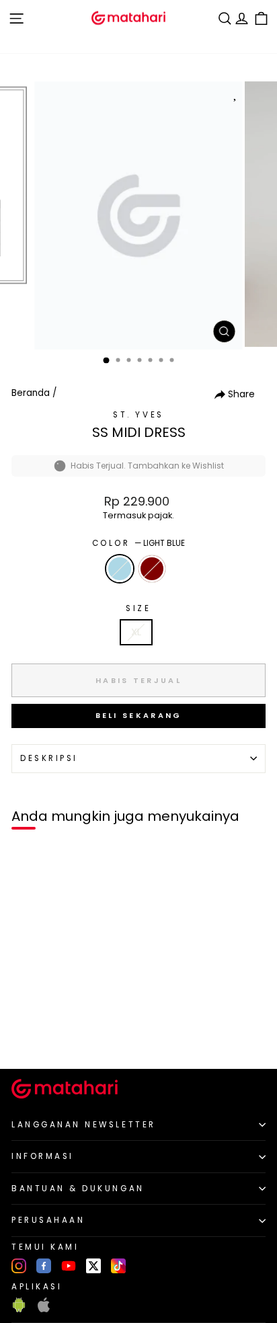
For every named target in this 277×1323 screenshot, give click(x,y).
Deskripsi (49, 758)
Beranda (30, 393)
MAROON (151, 568)
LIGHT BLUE (119, 568)
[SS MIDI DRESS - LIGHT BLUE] (26, 1036)
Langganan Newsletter (83, 1124)
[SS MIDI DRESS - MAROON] (41, 1036)
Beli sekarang (138, 715)
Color (138, 543)
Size (138, 608)
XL (136, 632)
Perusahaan (48, 1220)
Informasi (42, 1156)
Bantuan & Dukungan (78, 1188)
